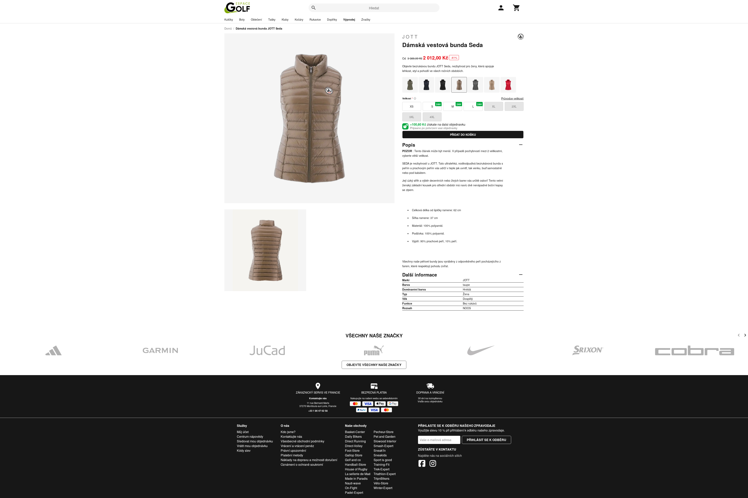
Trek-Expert (381, 469)
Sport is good (383, 460)
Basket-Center (355, 432)
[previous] (739, 335)
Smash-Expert (383, 446)
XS (411, 106)
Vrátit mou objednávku (252, 446)
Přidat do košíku (463, 135)
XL (493, 106)
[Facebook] (422, 463)
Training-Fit (381, 464)
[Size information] (415, 98)
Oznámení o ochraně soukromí (302, 464)
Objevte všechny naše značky (374, 364)
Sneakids (380, 455)
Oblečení (256, 19)
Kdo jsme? (288, 432)
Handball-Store (355, 464)
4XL (432, 117)
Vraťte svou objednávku (430, 401)
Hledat (374, 7)
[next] (745, 335)
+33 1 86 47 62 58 (318, 410)
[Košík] (516, 8)
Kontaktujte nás (318, 398)
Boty (242, 19)
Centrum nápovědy (250, 436)
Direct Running (355, 441)
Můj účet (243, 432)
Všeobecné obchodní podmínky (302, 441)
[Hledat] (313, 8)
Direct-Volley (354, 446)
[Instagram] (433, 463)
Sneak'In (380, 450)
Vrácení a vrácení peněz (297, 446)
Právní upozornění (293, 450)
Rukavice (315, 19)
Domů (228, 28)
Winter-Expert (383, 488)
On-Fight (351, 488)
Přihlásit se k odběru (486, 440)
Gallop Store (353, 455)
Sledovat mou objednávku (255, 441)
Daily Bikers (353, 436)
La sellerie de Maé (357, 474)
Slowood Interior (385, 441)
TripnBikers (381, 478)
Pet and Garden (384, 436)
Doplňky (332, 19)
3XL (411, 117)
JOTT (410, 36)
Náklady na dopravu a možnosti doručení (309, 460)
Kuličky (228, 19)
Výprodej (349, 19)
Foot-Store (352, 450)
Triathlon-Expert (385, 474)
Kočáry (299, 19)
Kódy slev (244, 450)
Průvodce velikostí (512, 98)
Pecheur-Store (383, 432)
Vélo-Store (381, 483)
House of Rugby (356, 469)
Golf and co (353, 460)
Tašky (271, 19)
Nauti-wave (353, 483)
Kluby (285, 19)
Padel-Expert (354, 492)
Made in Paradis (356, 478)
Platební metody (292, 455)
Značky (365, 19)
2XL (514, 106)
